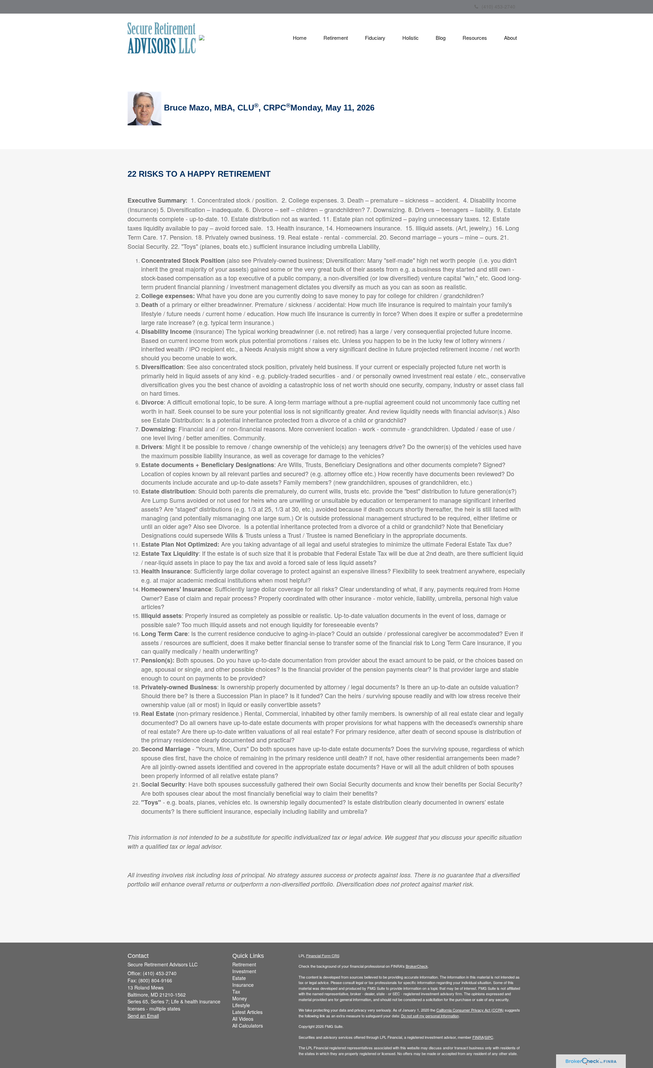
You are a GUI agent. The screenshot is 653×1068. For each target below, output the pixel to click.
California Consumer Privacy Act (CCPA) (470, 1010)
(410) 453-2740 (498, 6)
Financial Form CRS (322, 955)
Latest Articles (247, 1012)
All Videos (242, 1018)
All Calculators (247, 1025)
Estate (239, 978)
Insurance (243, 984)
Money (239, 998)
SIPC (489, 1037)
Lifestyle (241, 1005)
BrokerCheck (417, 966)
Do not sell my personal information (430, 1015)
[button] (335, 37)
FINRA (478, 1037)
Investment (244, 971)
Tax (236, 991)
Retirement (244, 964)
